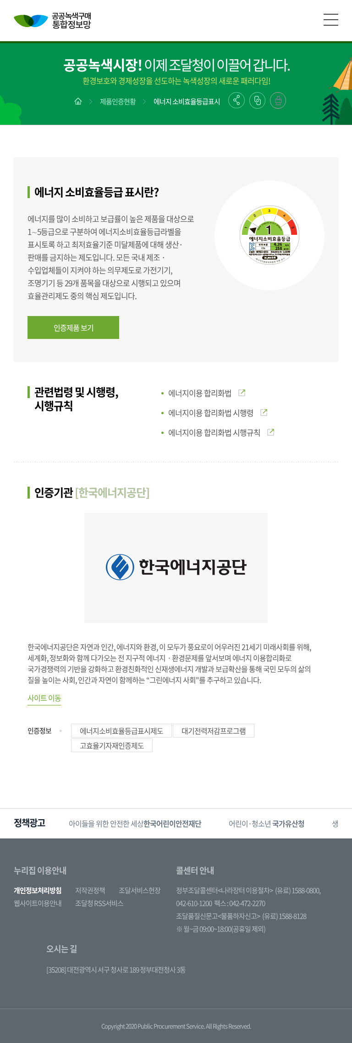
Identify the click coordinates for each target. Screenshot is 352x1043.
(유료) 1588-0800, (297, 890)
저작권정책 (90, 890)
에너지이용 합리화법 (199, 393)
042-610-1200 (194, 903)
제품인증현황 (118, 101)
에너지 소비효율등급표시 (187, 101)
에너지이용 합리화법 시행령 (210, 412)
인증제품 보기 (74, 327)
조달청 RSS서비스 (99, 903)
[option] (135, 823)
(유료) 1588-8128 (284, 916)
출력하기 (278, 100)
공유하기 (236, 100)
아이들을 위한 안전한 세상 (135, 823)
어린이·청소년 (266, 823)
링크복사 (257, 100)
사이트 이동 (44, 697)
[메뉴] (331, 20)
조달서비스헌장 (139, 890)
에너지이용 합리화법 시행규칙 (214, 432)
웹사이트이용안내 (37, 903)
